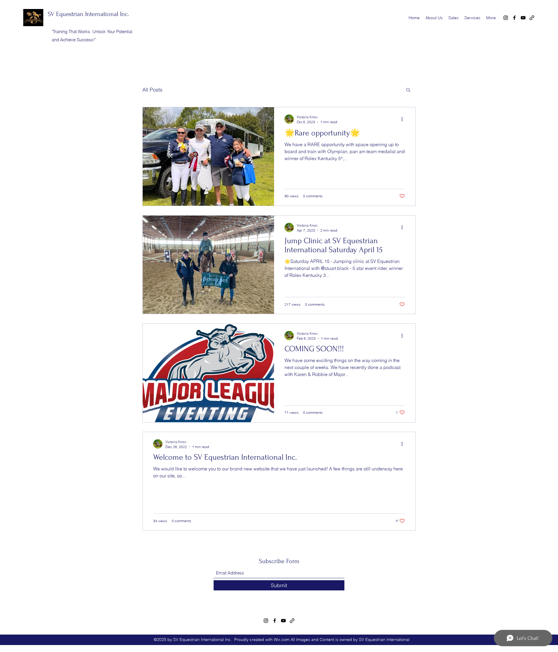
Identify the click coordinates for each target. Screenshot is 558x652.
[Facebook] (514, 18)
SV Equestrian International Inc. (88, 13)
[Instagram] (506, 18)
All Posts (152, 89)
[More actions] (403, 119)
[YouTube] (523, 18)
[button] (408, 90)
